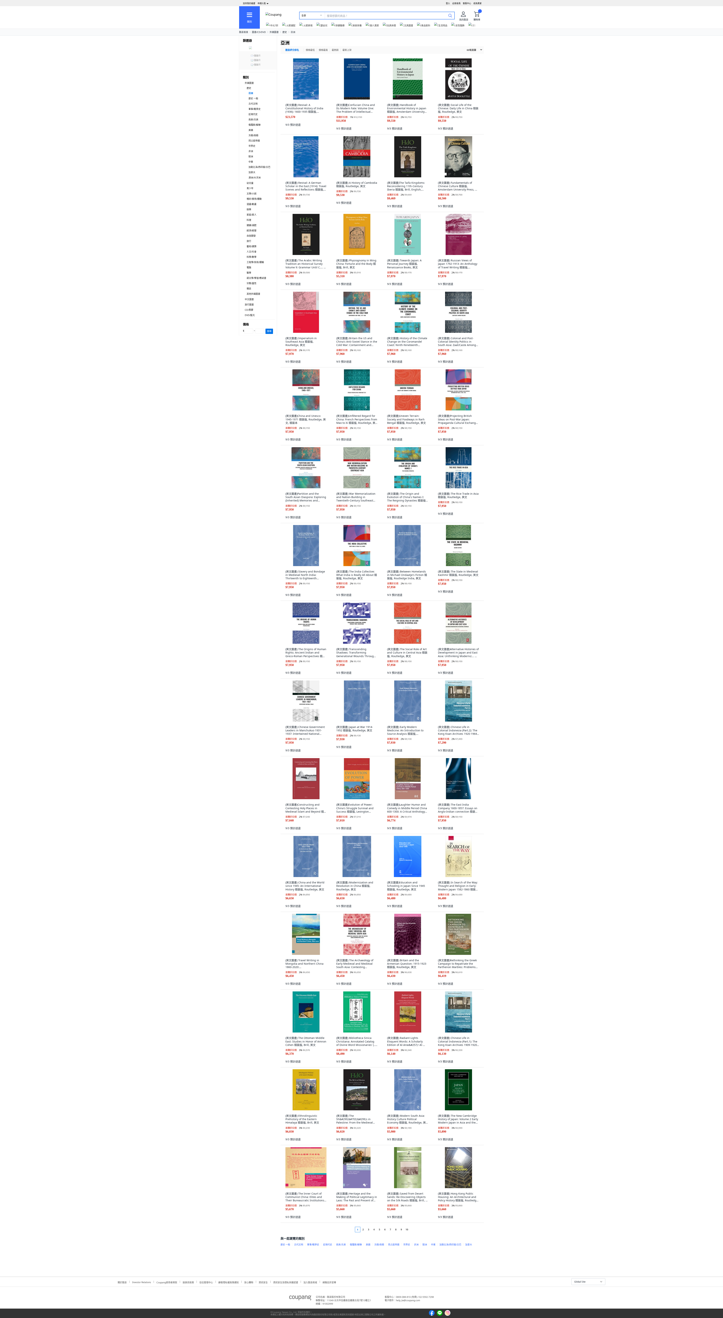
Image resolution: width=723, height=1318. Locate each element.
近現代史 (253, 114)
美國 (251, 130)
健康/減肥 (251, 225)
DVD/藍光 (250, 315)
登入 (448, 3)
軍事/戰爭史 (255, 109)
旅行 (249, 241)
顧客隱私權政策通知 (228, 1282)
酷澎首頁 (243, 32)
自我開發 (251, 235)
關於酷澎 (122, 1282)
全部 (303, 15)
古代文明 (253, 103)
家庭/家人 (251, 214)
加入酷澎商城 (310, 1282)
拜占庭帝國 (254, 140)
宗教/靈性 (251, 283)
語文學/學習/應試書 (256, 278)
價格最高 (323, 50)
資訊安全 (263, 1282)
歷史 (284, 32)
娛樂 (249, 209)
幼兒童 (250, 183)
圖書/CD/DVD (259, 32)
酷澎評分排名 (292, 50)
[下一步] (414, 1229)
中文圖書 (249, 299)
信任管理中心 (206, 1282)
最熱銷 (335, 50)
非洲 (251, 151)
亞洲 (293, 32)
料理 (249, 220)
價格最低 (310, 50)
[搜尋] (450, 15)
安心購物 (248, 1282)
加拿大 (252, 172)
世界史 (252, 146)
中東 (251, 161)
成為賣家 (477, 3)
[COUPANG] (300, 1298)
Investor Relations (141, 1282)
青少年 (250, 188)
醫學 (249, 272)
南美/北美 (253, 119)
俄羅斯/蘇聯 (255, 124)
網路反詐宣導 (329, 1282)
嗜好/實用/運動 (254, 199)
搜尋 (269, 331)
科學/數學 (251, 257)
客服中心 (467, 3)
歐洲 (251, 156)
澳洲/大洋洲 (255, 177)
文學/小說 (251, 193)
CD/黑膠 (249, 310)
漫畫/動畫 (251, 204)
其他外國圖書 (253, 293)
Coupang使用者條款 (166, 1282)
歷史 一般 (253, 98)
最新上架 (347, 50)
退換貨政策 (188, 1282)
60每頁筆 (471, 50)
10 (407, 1229)
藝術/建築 (251, 246)
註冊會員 (456, 3)
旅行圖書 (249, 304)
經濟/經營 (251, 230)
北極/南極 (253, 135)
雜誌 (249, 288)
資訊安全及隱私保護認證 (285, 1282)
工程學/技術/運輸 (255, 262)
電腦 (249, 267)
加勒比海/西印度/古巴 (259, 167)
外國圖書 (274, 32)
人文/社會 (251, 251)
